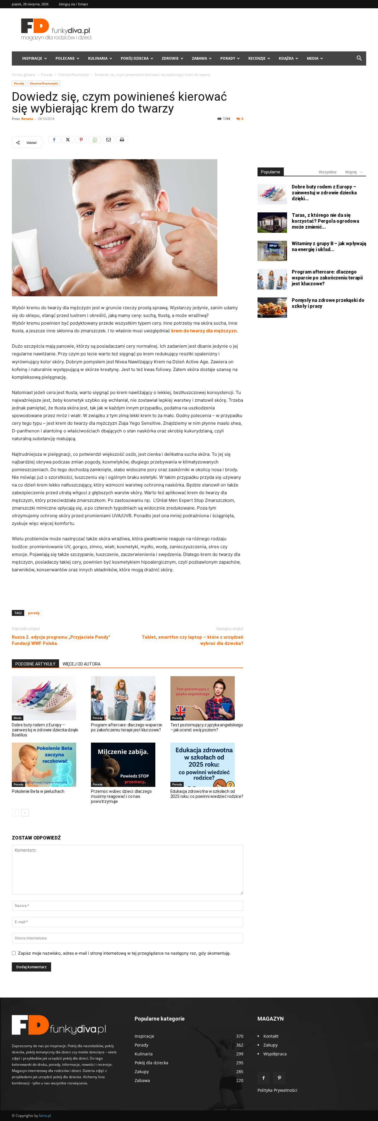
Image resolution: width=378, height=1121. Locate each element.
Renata (27, 118)
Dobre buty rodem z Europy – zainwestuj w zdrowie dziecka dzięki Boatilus (45, 730)
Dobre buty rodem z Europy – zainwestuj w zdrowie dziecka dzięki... (324, 192)
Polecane (65, 58)
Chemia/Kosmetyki (73, 74)
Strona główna (23, 74)
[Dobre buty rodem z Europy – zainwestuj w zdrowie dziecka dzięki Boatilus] (48, 698)
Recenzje (256, 58)
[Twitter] (68, 142)
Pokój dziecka (135, 58)
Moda (18, 718)
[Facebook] (54, 142)
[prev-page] (15, 812)
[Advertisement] (127, 590)
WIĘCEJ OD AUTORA (81, 664)
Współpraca (275, 1054)
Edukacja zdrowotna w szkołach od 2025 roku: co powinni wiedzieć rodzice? (206, 794)
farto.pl (45, 1115)
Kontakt (270, 1036)
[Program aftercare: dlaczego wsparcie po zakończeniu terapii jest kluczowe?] (127, 698)
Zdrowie (170, 58)
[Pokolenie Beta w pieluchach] (48, 765)
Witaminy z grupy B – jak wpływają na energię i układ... (329, 246)
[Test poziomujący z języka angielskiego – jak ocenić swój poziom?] (206, 698)
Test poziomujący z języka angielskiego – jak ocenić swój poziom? (206, 727)
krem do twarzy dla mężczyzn (204, 330)
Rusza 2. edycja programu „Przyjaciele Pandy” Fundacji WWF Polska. (61, 640)
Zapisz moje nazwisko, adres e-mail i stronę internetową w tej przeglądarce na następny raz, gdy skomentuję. (124, 953)
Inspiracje (32, 58)
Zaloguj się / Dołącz (73, 4)
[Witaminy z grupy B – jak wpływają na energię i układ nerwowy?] (272, 251)
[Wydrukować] (122, 142)
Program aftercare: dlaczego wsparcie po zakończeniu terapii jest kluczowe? (126, 727)
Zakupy (270, 1045)
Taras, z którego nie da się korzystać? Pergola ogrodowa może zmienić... (325, 221)
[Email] (108, 142)
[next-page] (25, 812)
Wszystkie (327, 172)
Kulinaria (97, 58)
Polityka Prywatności (277, 1090)
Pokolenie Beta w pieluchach (38, 791)
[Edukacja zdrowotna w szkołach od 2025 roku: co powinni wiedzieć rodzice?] (206, 765)
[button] (359, 59)
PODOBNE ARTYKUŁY (35, 664)
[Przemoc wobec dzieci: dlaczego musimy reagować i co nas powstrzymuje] (127, 765)
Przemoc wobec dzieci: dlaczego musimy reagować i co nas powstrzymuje (121, 796)
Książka (286, 58)
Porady (227, 58)
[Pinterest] (81, 142)
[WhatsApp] (95, 142)
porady (34, 613)
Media (312, 58)
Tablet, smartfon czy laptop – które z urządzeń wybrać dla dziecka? (192, 640)
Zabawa (199, 58)
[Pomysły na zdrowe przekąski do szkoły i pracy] (272, 307)
